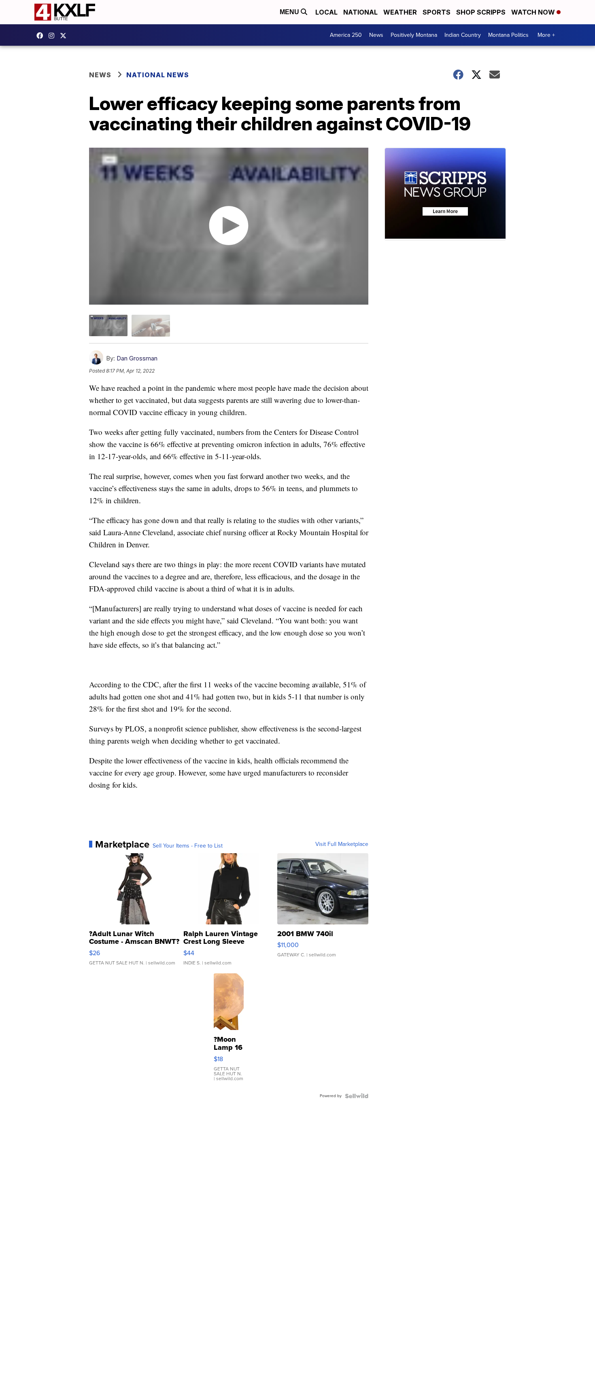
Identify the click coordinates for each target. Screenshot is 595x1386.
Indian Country (462, 35)
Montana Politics (508, 35)
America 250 (346, 35)
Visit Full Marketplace (341, 844)
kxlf (65, 35)
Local (326, 12)
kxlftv (53, 35)
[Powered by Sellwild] (356, 1096)
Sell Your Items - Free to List (188, 846)
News (376, 35)
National (360, 12)
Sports (436, 12)
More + (546, 35)
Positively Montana (414, 35)
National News (157, 75)
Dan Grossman (137, 358)
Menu (290, 11)
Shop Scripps (481, 12)
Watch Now (534, 12)
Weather (400, 12)
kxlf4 (41, 35)
